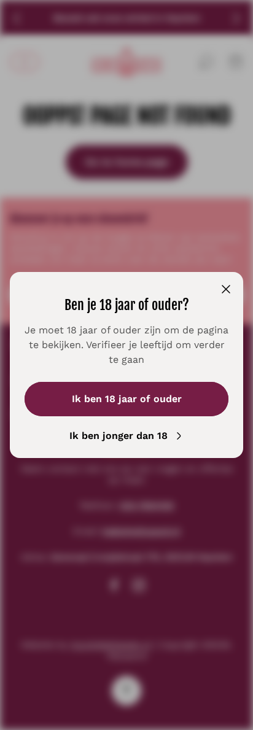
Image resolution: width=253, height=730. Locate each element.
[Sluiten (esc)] (226, 289)
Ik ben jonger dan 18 (118, 435)
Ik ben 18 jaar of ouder (127, 399)
